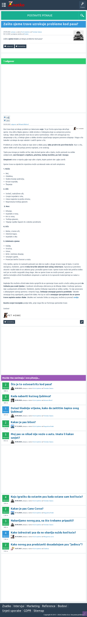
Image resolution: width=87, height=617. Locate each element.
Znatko (26, 34)
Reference (48, 606)
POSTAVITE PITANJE (39, 15)
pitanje (13, 32)
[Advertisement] (43, 88)
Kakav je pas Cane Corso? (27, 508)
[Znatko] (16, 4)
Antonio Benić (48, 400)
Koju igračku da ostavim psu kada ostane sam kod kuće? (47, 496)
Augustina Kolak (49, 426)
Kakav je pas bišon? (23, 422)
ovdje (76, 297)
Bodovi (62, 606)
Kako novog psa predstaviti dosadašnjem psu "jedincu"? (47, 544)
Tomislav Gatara (37, 32)
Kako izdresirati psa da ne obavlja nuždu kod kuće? (43, 532)
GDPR (27, 610)
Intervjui (18, 606)
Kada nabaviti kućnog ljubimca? (31, 396)
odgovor (13, 124)
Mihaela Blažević (24, 124)
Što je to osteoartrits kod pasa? (31, 384)
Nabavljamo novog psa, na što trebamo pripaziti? (42, 520)
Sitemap (39, 610)
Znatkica (46, 548)
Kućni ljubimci (25, 32)
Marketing (33, 606)
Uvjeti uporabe (11, 610)
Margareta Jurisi (49, 536)
